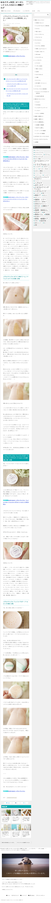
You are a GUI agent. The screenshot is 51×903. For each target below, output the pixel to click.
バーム (36, 168)
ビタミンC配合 (39, 171)
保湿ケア (38, 195)
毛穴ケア (37, 208)
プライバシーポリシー (40, 895)
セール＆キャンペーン (41, 161)
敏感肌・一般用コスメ (39, 119)
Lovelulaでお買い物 (40, 96)
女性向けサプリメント (41, 203)
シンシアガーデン (26, 10)
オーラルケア (37, 150)
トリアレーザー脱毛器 (40, 133)
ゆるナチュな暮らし (40, 127)
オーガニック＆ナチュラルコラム (41, 139)
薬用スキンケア (38, 222)
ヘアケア (38, 183)
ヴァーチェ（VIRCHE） (40, 45)
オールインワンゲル (39, 152)
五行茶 (37, 71)
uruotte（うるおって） (40, 51)
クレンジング (39, 156)
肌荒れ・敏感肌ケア (41, 218)
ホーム (8, 895)
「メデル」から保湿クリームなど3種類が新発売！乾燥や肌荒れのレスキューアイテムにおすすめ (6, 819)
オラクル (37, 28)
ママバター (38, 63)
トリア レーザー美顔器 (41, 130)
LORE (37, 77)
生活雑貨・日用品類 (40, 124)
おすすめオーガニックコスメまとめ (42, 136)
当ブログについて (15, 895)
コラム (38, 10)
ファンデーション (38, 175)
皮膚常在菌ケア (37, 212)
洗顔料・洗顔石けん (41, 210)
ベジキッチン (38, 86)
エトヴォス (38, 42)
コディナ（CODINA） (40, 113)
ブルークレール (39, 37)
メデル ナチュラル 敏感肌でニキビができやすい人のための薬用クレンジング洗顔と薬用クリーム (16, 834)
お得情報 (36, 142)
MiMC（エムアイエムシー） (41, 48)
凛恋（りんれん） (39, 68)
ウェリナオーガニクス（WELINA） (43, 25)
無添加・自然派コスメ (39, 116)
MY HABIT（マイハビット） (41, 83)
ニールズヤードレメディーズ (41, 107)
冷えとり (45, 195)
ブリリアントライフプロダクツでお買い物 (42, 92)
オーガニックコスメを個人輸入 (41, 88)
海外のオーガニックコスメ (40, 99)
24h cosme (38, 54)
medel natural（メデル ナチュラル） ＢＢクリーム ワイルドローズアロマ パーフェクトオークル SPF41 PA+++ (16, 158)
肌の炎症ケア (38, 216)
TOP (14, 848)
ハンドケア (37, 166)
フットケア (46, 175)
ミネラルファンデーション (11, 797)
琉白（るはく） (39, 31)
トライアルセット (42, 164)
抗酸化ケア (45, 206)
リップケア (37, 193)
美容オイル (39, 214)
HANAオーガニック (40, 22)
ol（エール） (38, 80)
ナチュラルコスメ (16, 10)
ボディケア (39, 185)
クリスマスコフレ (38, 154)
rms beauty (38, 104)
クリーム (47, 154)
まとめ (33, 10)
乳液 (43, 193)
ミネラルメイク (41, 191)
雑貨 (36, 225)
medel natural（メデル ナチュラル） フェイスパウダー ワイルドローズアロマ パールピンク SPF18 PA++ (16, 502)
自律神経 (36, 220)
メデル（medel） (7, 25)
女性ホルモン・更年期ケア (41, 201)
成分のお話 (37, 205)
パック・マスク (44, 168)
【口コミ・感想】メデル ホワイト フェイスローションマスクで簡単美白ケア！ (16, 819)
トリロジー (38, 110)
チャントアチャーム (40, 34)
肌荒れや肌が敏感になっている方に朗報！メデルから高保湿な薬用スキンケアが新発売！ (26, 834)
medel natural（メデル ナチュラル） (16, 56)
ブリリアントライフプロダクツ (41, 178)
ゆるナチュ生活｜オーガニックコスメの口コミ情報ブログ (12, 5)
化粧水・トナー (40, 199)
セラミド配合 (38, 158)
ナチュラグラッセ (39, 57)
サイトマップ (23, 895)
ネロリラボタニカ (39, 74)
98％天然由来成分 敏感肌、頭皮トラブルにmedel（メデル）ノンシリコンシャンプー (5, 834)
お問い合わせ (31, 895)
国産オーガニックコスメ (6, 10)
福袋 (44, 212)
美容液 (47, 214)
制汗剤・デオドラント (38, 197)
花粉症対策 (43, 220)
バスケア (45, 166)
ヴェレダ (37, 101)
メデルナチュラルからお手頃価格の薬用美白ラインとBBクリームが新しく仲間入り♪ (26, 819)
